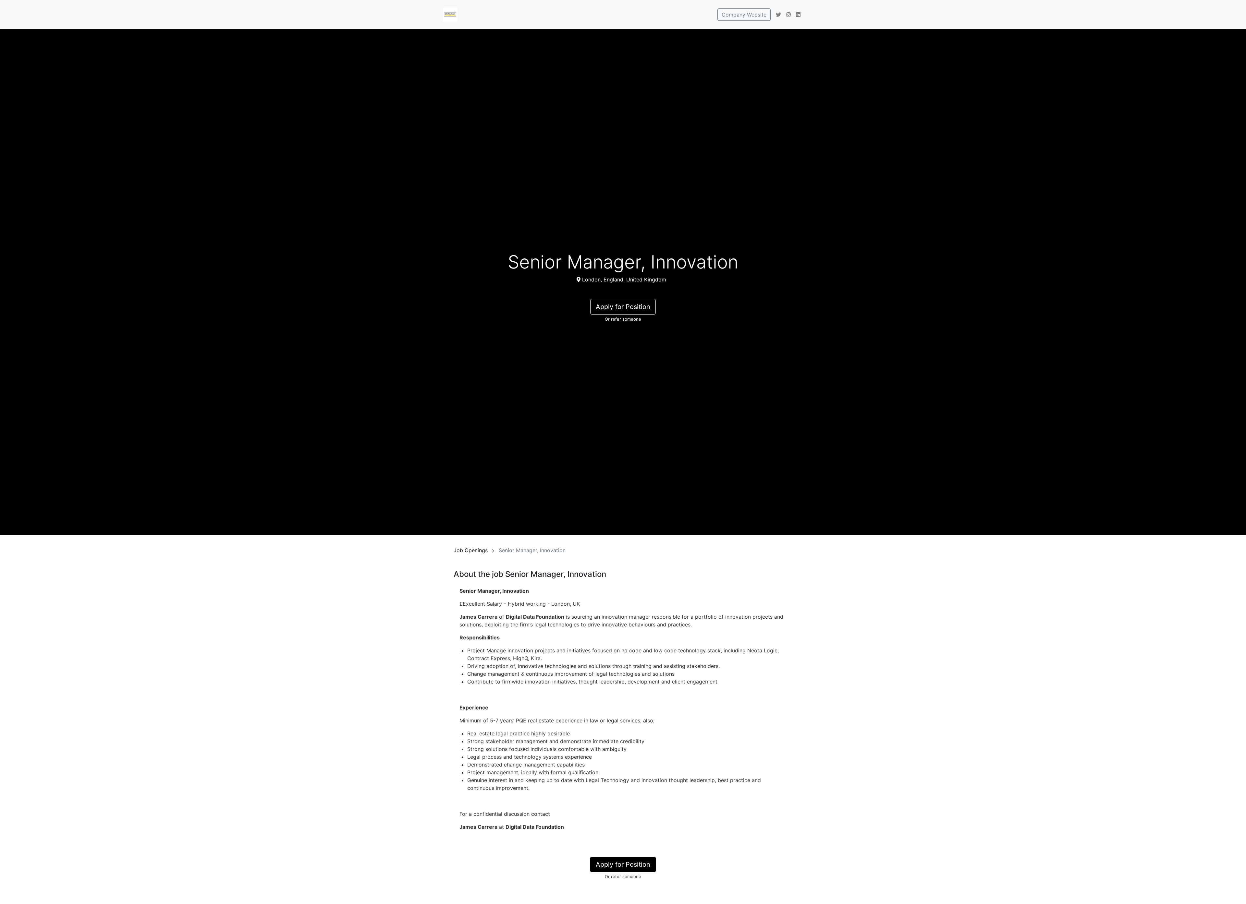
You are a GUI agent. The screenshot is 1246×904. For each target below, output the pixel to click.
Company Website (744, 14)
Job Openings (471, 550)
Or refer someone (623, 319)
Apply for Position (623, 307)
